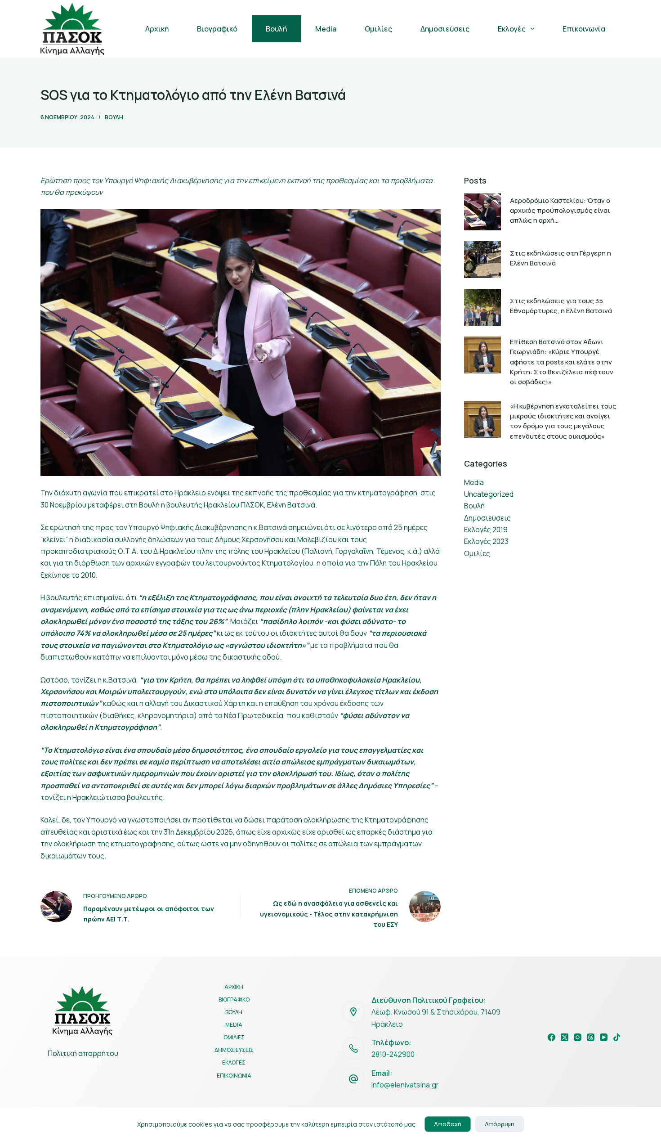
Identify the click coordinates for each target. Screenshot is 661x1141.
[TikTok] (617, 1037)
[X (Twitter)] (564, 1037)
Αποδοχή (447, 1124)
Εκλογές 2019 (486, 530)
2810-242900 (393, 1054)
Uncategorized (489, 494)
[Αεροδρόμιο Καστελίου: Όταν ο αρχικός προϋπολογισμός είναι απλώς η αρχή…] (482, 211)
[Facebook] (551, 1037)
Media (325, 29)
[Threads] (590, 1037)
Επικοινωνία (584, 29)
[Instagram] (577, 1037)
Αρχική (157, 29)
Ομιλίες (378, 29)
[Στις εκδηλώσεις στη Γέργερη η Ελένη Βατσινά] (482, 259)
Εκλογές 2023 (486, 541)
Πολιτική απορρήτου (83, 1053)
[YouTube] (603, 1037)
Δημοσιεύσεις (444, 29)
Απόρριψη (499, 1124)
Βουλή (276, 29)
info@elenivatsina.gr (405, 1085)
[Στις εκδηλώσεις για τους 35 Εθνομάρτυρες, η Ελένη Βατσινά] (482, 307)
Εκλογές (512, 29)
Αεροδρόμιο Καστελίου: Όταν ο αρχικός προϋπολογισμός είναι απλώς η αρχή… (560, 210)
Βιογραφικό (217, 29)
